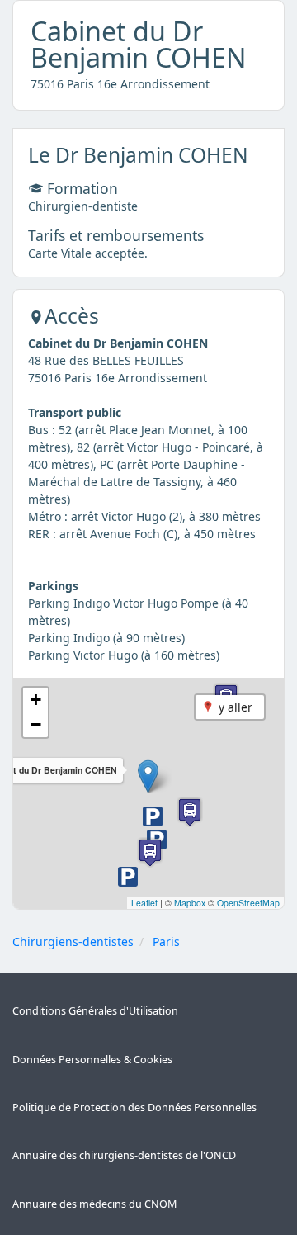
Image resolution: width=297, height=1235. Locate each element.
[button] (148, 776)
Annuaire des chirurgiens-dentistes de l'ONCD (124, 1155)
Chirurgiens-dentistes (73, 941)
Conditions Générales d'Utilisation (95, 1011)
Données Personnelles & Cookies (92, 1060)
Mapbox (189, 903)
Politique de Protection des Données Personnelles (134, 1107)
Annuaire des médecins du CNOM (94, 1204)
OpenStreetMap (248, 903)
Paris (166, 941)
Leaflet (144, 903)
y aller (235, 707)
